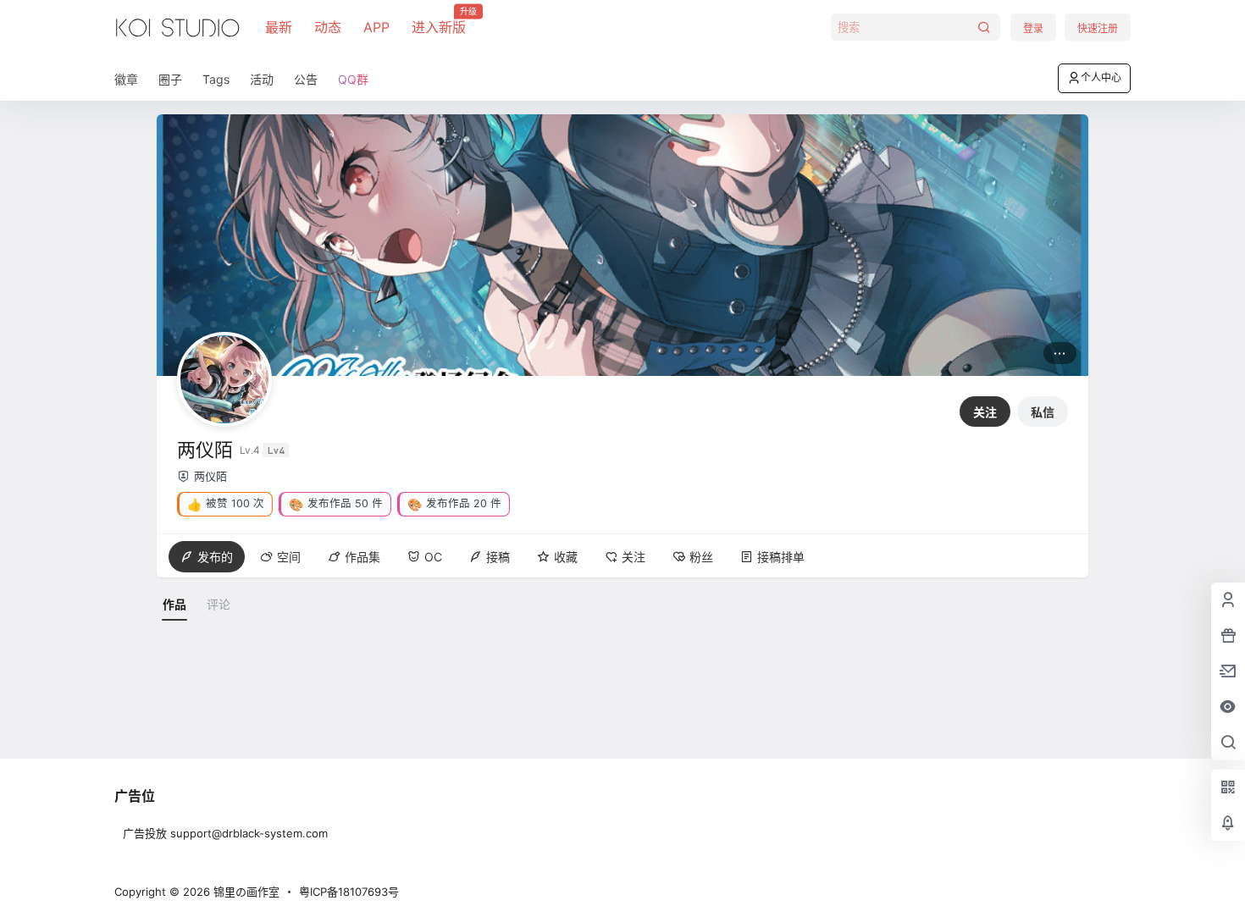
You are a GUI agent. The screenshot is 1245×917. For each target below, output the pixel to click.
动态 (327, 27)
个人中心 (1101, 77)
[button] (225, 504)
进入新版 (439, 21)
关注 (985, 412)
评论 (218, 604)
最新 (278, 27)
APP (376, 27)
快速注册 (1097, 28)
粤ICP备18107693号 (349, 891)
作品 (174, 604)
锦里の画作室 (244, 891)
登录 (1033, 28)
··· (1060, 352)
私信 (1042, 412)
